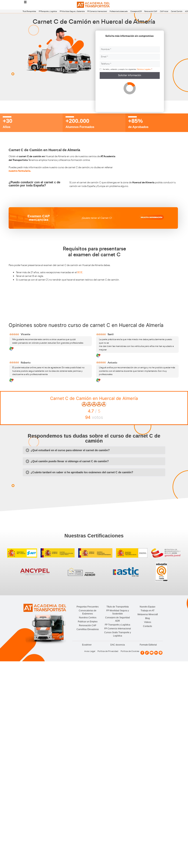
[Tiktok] (147, 653)
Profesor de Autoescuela (119, 11)
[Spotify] (160, 653)
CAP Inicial (164, 11)
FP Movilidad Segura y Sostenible (72, 11)
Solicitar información (129, 75)
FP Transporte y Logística (48, 11)
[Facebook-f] (142, 653)
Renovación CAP (150, 11)
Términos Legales (144, 69)
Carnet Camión (176, 11)
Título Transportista (29, 11)
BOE (79, 272)
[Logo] (94, 4)
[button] (94, 450)
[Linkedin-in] (156, 653)
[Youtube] (151, 653)
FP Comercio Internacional (97, 11)
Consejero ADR (136, 11)
